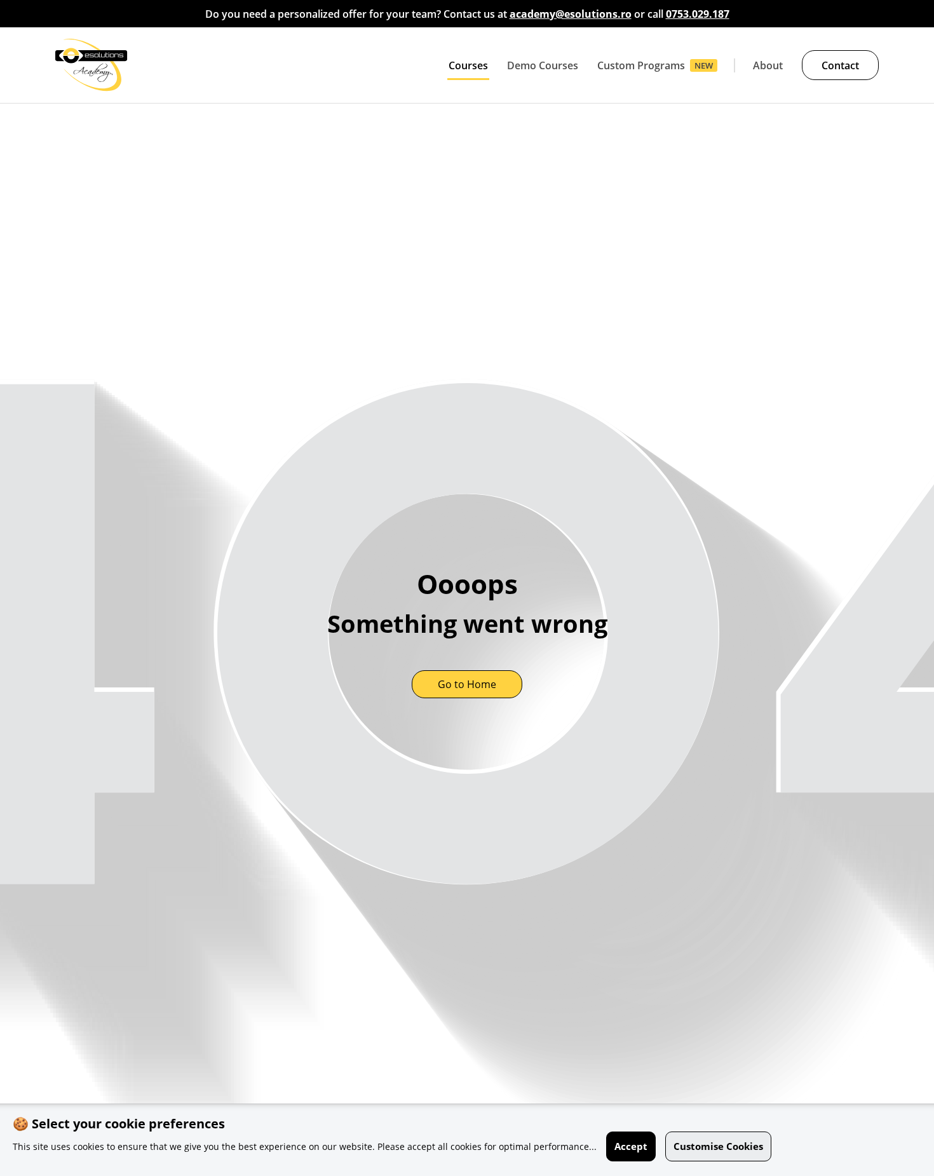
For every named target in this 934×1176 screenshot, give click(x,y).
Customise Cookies (718, 1146)
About (768, 65)
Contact (840, 65)
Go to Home (467, 684)
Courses (468, 65)
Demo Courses (542, 65)
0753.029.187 (697, 14)
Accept (630, 1146)
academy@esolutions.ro (571, 14)
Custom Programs (641, 65)
